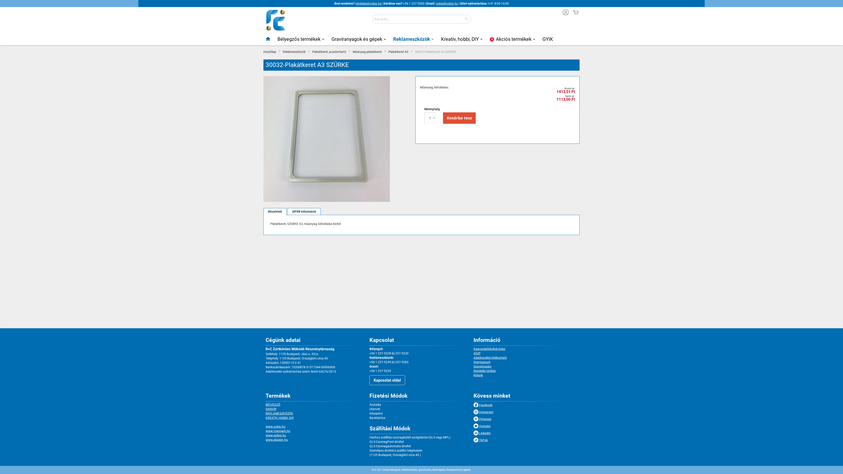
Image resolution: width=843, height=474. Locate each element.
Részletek (275, 211)
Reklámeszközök (294, 52)
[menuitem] (268, 39)
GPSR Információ (304, 211)
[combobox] (421, 19)
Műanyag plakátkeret (367, 52)
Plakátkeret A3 (398, 52)
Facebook (485, 405)
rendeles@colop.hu (368, 3)
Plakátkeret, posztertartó (329, 52)
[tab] (274, 211)
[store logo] (275, 20)
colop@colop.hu (447, 3)
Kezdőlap (269, 52)
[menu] (421, 39)
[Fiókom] (565, 13)
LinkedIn (484, 433)
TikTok (483, 440)
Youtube (484, 426)
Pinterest (484, 419)
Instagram (485, 412)
